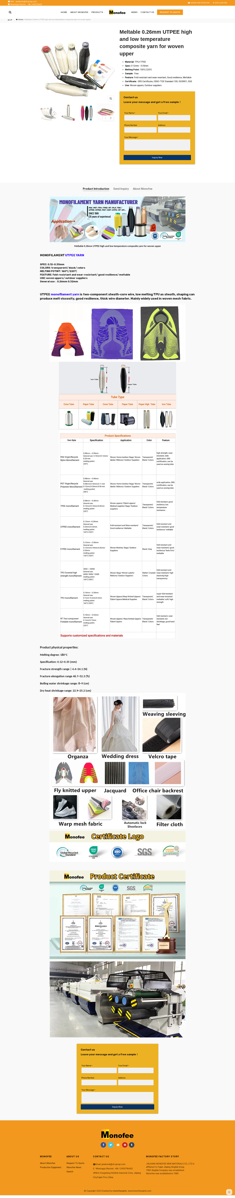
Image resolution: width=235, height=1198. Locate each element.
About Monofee (142, 188)
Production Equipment (50, 1167)
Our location (221, 3)
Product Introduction (96, 188)
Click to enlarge (110, 98)
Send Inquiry (121, 188)
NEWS (134, 12)
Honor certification (200, 3)
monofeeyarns (120, 1191)
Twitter (110, 1145)
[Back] (10, 19)
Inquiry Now (157, 157)
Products (97, 12)
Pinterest (125, 1145)
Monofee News (74, 1167)
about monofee (79, 12)
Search (70, 1171)
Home (64, 12)
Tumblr (131, 1145)
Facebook (103, 1145)
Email (118, 1145)
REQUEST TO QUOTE (170, 12)
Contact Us (147, 12)
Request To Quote (75, 1163)
